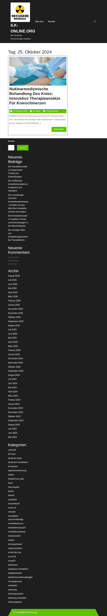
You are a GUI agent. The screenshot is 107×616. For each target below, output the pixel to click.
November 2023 (15, 412)
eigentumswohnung (17, 470)
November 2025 (15, 313)
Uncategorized (15, 581)
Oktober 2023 (14, 416)
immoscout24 (14, 536)
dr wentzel (13, 466)
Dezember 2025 (15, 309)
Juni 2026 (12, 284)
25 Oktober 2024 (20, 111)
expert (11, 475)
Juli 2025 (12, 329)
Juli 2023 (12, 429)
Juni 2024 (12, 383)
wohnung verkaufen (17, 598)
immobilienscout (15, 523)
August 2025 (14, 325)
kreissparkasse (15, 544)
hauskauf (12, 499)
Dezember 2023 (15, 408)
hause (11, 491)
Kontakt (51, 21)
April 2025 (13, 342)
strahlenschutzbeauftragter (20, 577)
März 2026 (13, 296)
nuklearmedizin (15, 548)
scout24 (11, 561)
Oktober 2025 (14, 317)
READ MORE (60, 130)
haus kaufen (13, 487)
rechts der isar (14, 552)
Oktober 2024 (14, 367)
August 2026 (14, 276)
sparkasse (13, 565)
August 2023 (14, 425)
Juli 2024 (12, 379)
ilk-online (36, 111)
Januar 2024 (14, 404)
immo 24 (12, 508)
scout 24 (12, 556)
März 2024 (13, 396)
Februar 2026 (14, 301)
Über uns (39, 21)
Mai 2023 (12, 437)
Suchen (11, 141)
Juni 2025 (12, 334)
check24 (12, 450)
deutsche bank (15, 458)
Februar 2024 (14, 400)
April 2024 (13, 391)
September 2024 (15, 371)
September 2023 (15, 420)
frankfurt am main (16, 479)
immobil (11, 512)
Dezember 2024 (15, 358)
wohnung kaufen (15, 594)
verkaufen (12, 585)
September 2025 (15, 321)
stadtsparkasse (15, 573)
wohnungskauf (15, 602)
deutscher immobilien (18, 462)
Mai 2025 (12, 338)
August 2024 (14, 375)
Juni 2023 (12, 433)
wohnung (12, 590)
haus (10, 483)
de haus (12, 454)
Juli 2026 (12, 280)
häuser (11, 495)
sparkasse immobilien (18, 569)
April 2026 (13, 292)
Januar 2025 (14, 354)
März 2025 (13, 346)
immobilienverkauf (16, 532)
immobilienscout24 (17, 528)
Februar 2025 (14, 350)
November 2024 (15, 363)
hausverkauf (13, 503)
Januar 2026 (14, 305)
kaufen (11, 540)
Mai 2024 (12, 387)
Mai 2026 (12, 288)
